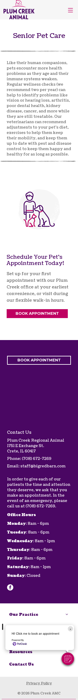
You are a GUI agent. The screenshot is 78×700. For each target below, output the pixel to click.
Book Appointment (37, 313)
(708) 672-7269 (36, 458)
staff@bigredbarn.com (43, 466)
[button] (68, 659)
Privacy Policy (39, 683)
